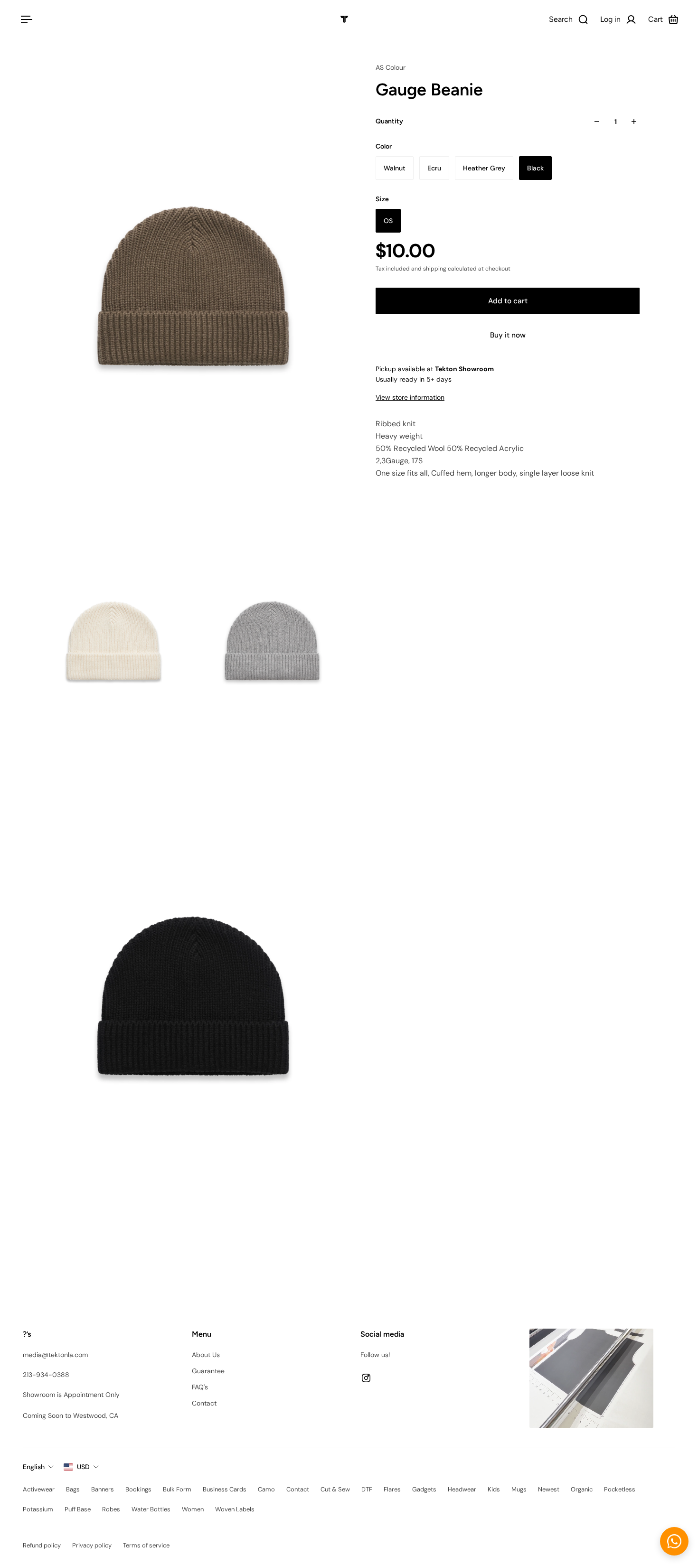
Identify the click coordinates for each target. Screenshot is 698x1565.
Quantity (389, 121)
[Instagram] (366, 1378)
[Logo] (344, 19)
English (34, 1466)
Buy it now (508, 335)
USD (83, 1466)
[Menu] (24, 19)
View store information (410, 397)
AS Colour (391, 67)
